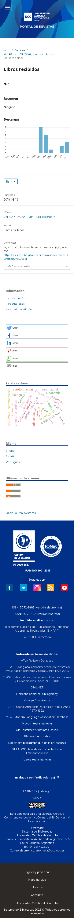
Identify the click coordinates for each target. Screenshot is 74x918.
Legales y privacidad (37, 872)
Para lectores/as (15, 297)
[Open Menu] (7, 7)
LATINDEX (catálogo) (37, 791)
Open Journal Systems (21, 513)
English (10, 450)
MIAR (37, 798)
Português (13, 462)
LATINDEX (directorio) (37, 637)
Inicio (7, 50)
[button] (37, 328)
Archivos (20, 50)
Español (11, 456)
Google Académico (37, 700)
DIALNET (37, 687)
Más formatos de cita (18, 266)
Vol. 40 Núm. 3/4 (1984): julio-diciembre (27, 54)
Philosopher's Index (37, 736)
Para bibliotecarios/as (19, 309)
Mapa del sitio (37, 879)
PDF (12, 181)
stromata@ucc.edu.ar (50, 850)
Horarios (37, 887)
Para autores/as (15, 303)
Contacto (37, 895)
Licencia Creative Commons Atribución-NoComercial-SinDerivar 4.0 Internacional (37, 817)
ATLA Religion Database (37, 660)
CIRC (37, 785)
